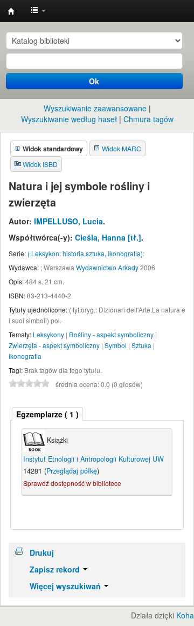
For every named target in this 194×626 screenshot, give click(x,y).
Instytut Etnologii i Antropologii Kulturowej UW (11, 11)
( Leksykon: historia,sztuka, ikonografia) (85, 253)
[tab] (47, 414)
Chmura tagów (148, 119)
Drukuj (42, 552)
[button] (38, 11)
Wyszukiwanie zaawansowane (95, 108)
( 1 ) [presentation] (47, 414)
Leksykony (48, 334)
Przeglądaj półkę (71, 471)
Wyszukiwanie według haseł (69, 119)
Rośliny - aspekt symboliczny (111, 334)
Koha (185, 615)
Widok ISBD (40, 164)
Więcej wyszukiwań (66, 586)
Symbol (116, 345)
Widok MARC (121, 148)
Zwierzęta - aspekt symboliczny (54, 345)
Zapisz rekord (56, 569)
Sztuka (141, 345)
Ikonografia (25, 356)
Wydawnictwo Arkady (107, 267)
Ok (94, 81)
